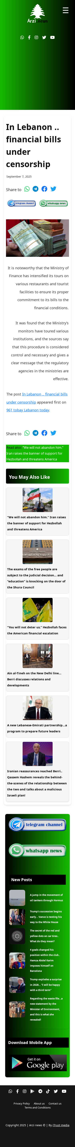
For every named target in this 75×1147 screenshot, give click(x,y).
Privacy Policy (22, 1103)
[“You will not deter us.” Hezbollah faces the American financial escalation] (37, 610)
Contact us (55, 1103)
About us (39, 1103)
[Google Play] (32, 1091)
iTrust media (61, 1125)
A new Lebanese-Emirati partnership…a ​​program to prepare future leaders (37, 728)
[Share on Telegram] (35, 189)
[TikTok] (48, 1091)
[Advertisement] (37, 77)
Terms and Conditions (38, 1107)
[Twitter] (44, 37)
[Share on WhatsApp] (27, 189)
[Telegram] (40, 1091)
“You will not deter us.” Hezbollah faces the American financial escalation (36, 630)
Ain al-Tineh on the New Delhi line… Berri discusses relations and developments (34, 679)
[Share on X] (53, 189)
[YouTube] (52, 37)
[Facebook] (29, 37)
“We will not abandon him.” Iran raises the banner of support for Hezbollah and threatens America (34, 453)
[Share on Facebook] (44, 189)
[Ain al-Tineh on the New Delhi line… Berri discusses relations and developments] (37, 656)
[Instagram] (36, 37)
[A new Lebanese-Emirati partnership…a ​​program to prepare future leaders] (37, 708)
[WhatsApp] (22, 37)
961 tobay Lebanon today (27, 410)
